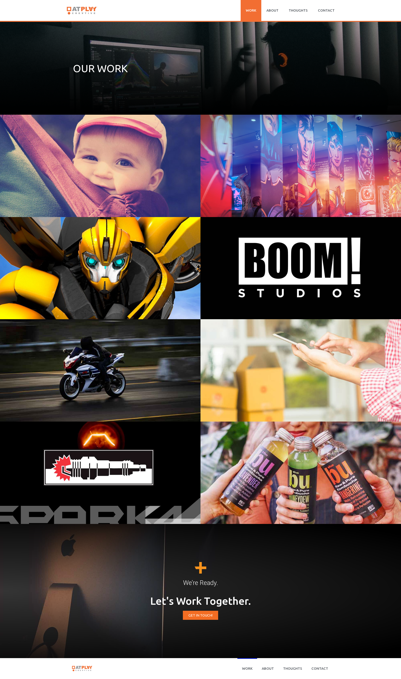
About (272, 10)
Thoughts (298, 10)
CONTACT (326, 10)
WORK (251, 10)
